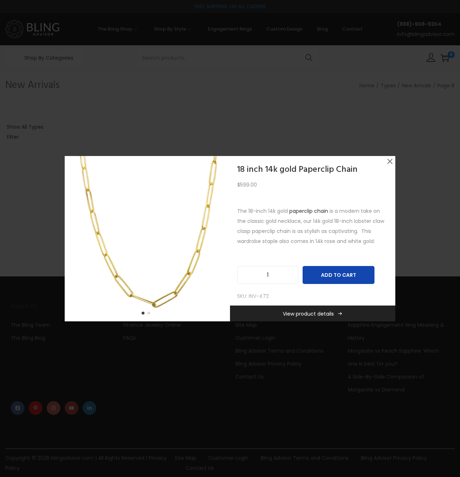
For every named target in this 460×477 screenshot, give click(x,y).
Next (222, 239)
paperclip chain (308, 211)
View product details (308, 313)
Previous (72, 239)
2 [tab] (150, 314)
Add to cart (338, 275)
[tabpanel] (147, 238)
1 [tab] (144, 314)
